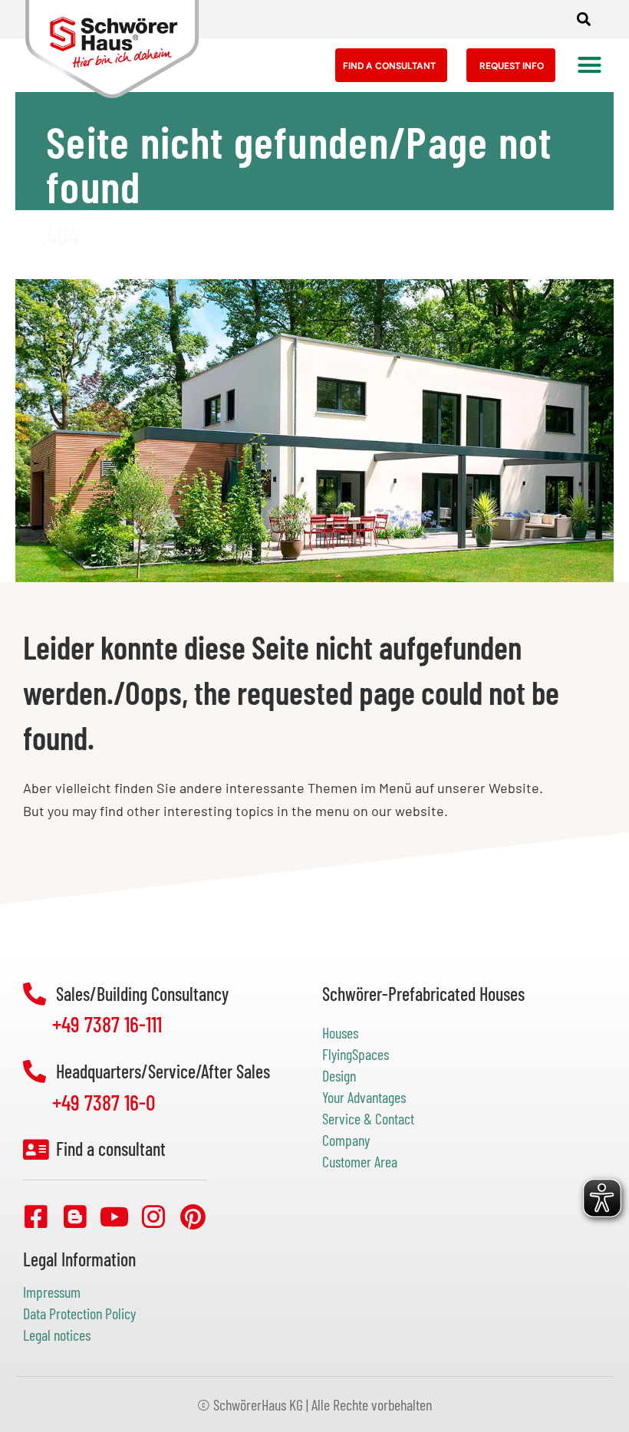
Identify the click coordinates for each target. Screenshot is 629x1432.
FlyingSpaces (355, 1054)
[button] (583, 19)
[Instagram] (153, 1216)
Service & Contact (368, 1118)
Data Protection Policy (79, 1313)
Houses (340, 1032)
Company (346, 1140)
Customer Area (359, 1161)
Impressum (52, 1291)
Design (339, 1075)
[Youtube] (114, 1216)
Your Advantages (364, 1097)
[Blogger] (75, 1216)
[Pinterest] (192, 1216)
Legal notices (57, 1334)
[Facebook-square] (36, 1216)
